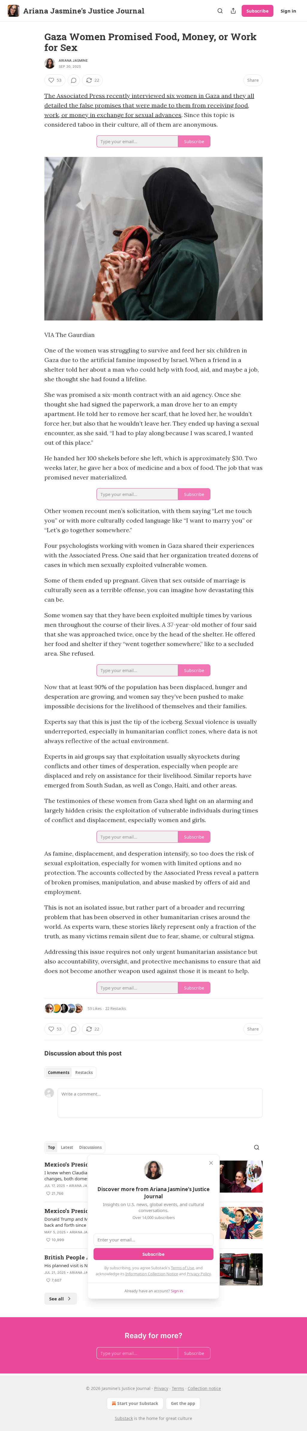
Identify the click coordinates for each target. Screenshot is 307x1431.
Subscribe (257, 11)
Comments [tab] (58, 1072)
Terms (178, 1388)
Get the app (183, 1403)
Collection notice (204, 1388)
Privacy (161, 1388)
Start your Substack (137, 1403)
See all (56, 1299)
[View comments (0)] (74, 80)
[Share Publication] (233, 11)
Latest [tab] (67, 1147)
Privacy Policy (199, 1273)
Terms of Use (182, 1267)
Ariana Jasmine (73, 60)
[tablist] (70, 1072)
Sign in (288, 11)
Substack (124, 1418)
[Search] (220, 11)
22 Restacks (115, 1008)
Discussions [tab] (90, 1147)
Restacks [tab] (84, 1072)
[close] (211, 1163)
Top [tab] (51, 1147)
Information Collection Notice (151, 1273)
